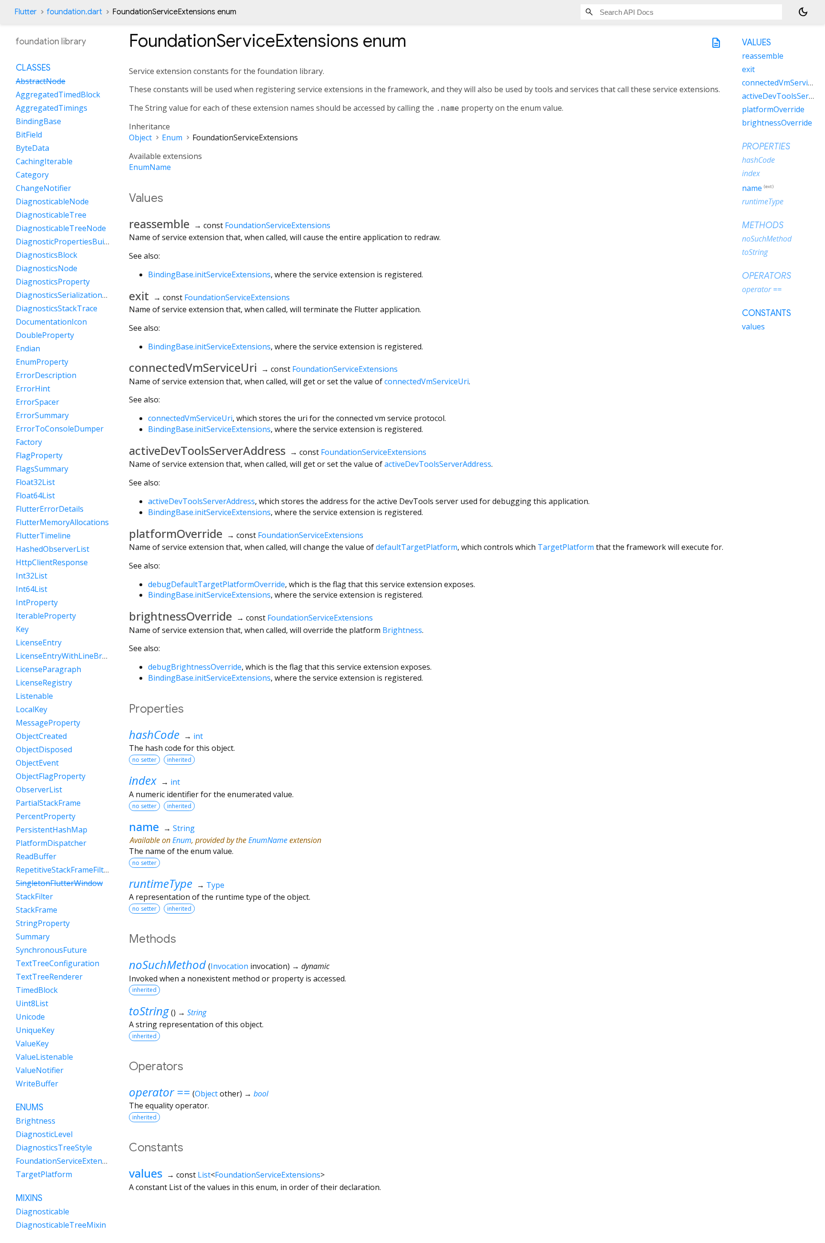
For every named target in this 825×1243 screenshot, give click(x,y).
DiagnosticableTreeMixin (61, 1225)
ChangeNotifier (43, 188)
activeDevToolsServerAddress (437, 464)
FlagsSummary (42, 469)
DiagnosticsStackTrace (56, 309)
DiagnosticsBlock (46, 255)
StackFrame (36, 910)
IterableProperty (46, 616)
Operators (766, 276)
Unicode (30, 1017)
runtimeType (160, 883)
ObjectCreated (41, 736)
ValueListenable (44, 1057)
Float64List (35, 496)
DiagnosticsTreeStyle (54, 1148)
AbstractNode (40, 81)
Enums (29, 1108)
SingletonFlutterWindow (59, 883)
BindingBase (38, 121)
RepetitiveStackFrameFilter (63, 870)
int (198, 736)
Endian (28, 349)
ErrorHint (33, 389)
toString (149, 1011)
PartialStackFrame (48, 803)
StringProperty (43, 923)
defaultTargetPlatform (416, 547)
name (144, 826)
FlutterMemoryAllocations (62, 522)
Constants (766, 313)
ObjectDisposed (44, 750)
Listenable (34, 696)
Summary (33, 937)
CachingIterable (44, 162)
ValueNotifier (39, 1070)
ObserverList (39, 790)
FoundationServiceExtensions (277, 225)
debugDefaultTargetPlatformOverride (216, 584)
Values (756, 42)
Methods (762, 225)
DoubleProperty (45, 335)
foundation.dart (74, 12)
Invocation (229, 966)
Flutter (25, 12)
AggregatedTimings (51, 108)
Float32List (35, 482)
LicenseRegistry (44, 683)
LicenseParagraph (48, 669)
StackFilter (34, 897)
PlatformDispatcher (51, 843)
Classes (33, 68)
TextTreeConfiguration (57, 964)
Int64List (31, 589)
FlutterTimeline (43, 536)
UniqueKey (35, 1030)
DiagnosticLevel (44, 1134)
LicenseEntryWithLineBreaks (67, 656)
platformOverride (773, 109)
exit (748, 69)
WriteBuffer (37, 1084)
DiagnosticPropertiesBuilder (67, 242)
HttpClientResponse (52, 563)
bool (261, 1093)
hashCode (154, 734)
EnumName (150, 167)
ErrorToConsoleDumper (60, 429)
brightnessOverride (777, 122)
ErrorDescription (46, 375)
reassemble (762, 56)
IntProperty (37, 603)
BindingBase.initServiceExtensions (209, 274)
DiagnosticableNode (52, 202)
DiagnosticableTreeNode (61, 228)
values (145, 1173)
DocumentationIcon (51, 322)
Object (140, 137)
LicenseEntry (39, 643)
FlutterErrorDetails (50, 509)
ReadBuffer (36, 857)
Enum (172, 137)
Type (215, 885)
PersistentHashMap (51, 830)
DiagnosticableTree (51, 215)
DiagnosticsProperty (53, 282)
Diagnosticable (42, 1212)
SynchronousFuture (51, 950)
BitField (29, 135)
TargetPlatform (566, 547)
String (184, 828)
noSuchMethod (167, 964)
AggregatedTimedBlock (58, 95)
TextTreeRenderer (49, 977)
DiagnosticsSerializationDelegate (75, 295)
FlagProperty (39, 456)
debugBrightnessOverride (195, 667)
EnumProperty (42, 362)
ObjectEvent (37, 763)
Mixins (29, 1198)
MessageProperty (48, 723)
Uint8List (32, 1004)
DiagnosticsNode (46, 268)
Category (32, 175)
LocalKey (31, 710)
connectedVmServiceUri (426, 381)
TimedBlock (37, 990)
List (204, 1174)
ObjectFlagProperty (50, 776)
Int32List (31, 576)
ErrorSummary (42, 416)
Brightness (402, 630)
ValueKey (32, 1044)
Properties (766, 146)
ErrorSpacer (37, 402)
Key (22, 629)
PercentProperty (45, 816)
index (143, 780)
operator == (159, 1092)
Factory (29, 442)
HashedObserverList (52, 549)
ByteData (32, 148)
